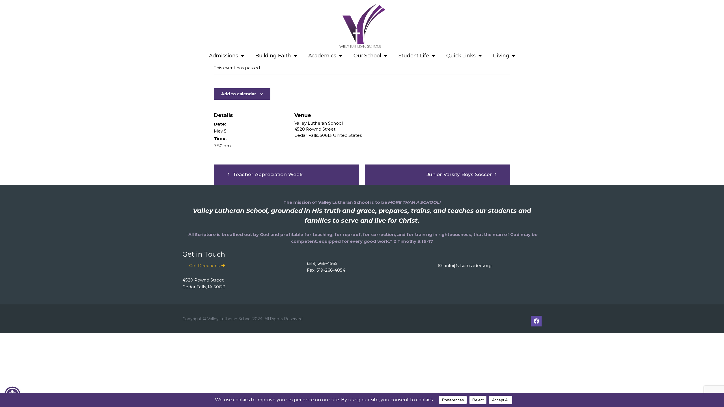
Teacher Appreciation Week (268, 174)
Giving (501, 56)
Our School (367, 56)
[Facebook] (536, 321)
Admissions (223, 56)
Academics (322, 56)
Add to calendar (238, 93)
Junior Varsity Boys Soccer (459, 174)
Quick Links (461, 56)
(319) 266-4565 (322, 263)
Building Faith (273, 56)
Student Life (413, 56)
